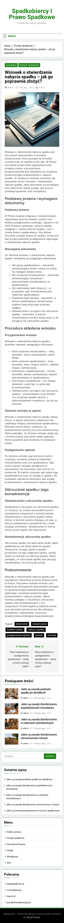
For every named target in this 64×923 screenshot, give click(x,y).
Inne (9, 862)
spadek (39, 635)
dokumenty (22, 624)
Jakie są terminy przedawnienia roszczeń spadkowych (33, 810)
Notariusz (11, 65)
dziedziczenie (39, 624)
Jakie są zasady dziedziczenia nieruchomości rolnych (32, 804)
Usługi (10, 850)
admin (11, 87)
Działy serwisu (14, 832)
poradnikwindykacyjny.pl (19, 902)
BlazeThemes (33, 917)
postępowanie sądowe (18, 635)
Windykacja (12, 856)
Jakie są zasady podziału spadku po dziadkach (29, 779)
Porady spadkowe (29, 65)
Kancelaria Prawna (16, 844)
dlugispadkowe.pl (15, 884)
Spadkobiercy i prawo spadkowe (32, 14)
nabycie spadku (36, 629)
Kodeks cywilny (15, 629)
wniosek (51, 635)
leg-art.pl (11, 896)
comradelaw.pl (14, 890)
